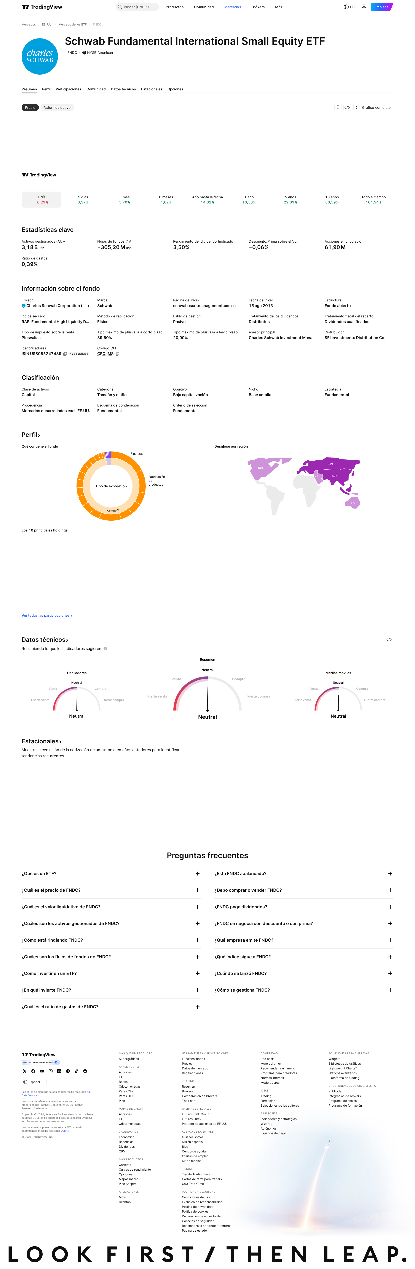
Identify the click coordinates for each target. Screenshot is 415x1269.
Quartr (64, 1130)
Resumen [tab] (29, 89)
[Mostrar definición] (70, 241)
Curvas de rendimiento (135, 1169)
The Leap (188, 1101)
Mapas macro (128, 1179)
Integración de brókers (345, 1096)
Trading (266, 1096)
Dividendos (127, 1146)
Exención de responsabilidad (202, 1202)
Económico (126, 1137)
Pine (122, 1101)
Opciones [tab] (175, 89)
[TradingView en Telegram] (68, 1071)
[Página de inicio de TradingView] (42, 7)
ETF (121, 1077)
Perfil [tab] (46, 89)
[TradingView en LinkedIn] (59, 1071)
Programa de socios (343, 1101)
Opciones (125, 1174)
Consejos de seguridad (198, 1221)
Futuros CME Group (195, 1114)
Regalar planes (192, 1073)
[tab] (30, 107)
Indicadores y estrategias (279, 1119)
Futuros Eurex (191, 1119)
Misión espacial (192, 1142)
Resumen (188, 1086)
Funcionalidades (193, 1059)
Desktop (125, 1202)
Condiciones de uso (196, 1197)
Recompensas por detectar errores (206, 1225)
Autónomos (268, 1128)
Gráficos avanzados (343, 1073)
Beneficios (126, 1142)
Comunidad (204, 7)
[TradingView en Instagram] (51, 1071)
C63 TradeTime (193, 1184)
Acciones (125, 1072)
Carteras (125, 1165)
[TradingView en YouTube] (42, 1071)
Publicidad (336, 1091)
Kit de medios (191, 1161)
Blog (185, 1146)
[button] (187, 7)
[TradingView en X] (25, 1071)
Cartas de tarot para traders (202, 1179)
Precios (187, 1063)
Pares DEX (126, 1096)
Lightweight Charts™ (343, 1068)
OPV (122, 1151)
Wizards (266, 1123)
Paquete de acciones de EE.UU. (204, 1123)
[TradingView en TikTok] (76, 1071)
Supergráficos (129, 1059)
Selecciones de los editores (280, 1105)
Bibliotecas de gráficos (345, 1063)
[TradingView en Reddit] (85, 1071)
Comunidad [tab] (96, 89)
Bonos (123, 1081)
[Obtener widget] (347, 107)
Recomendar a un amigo (278, 1068)
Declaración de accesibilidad (202, 1216)
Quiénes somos (192, 1137)
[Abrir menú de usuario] (364, 7)
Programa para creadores (279, 1073)
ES (352, 7)
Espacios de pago (273, 1133)
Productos (175, 7)
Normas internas (272, 1078)
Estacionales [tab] (151, 89)
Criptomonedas (129, 1086)
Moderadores (270, 1082)
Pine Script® (127, 1184)
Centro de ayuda (194, 1151)
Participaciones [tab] (68, 89)
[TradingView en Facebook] (33, 1071)
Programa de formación (345, 1105)
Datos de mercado (195, 1068)
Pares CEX (126, 1091)
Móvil (122, 1197)
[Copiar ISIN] (65, 354)
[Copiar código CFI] (117, 354)
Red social (268, 1059)
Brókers (258, 7)
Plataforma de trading (344, 1078)
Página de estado (194, 1230)
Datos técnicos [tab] (123, 89)
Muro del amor (271, 1063)
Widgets (334, 1059)
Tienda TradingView (196, 1174)
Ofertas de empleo (195, 1156)
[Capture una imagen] (338, 107)
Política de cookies (195, 1211)
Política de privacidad (197, 1206)
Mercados (232, 7)
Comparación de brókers (199, 1096)
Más (278, 7)
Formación (268, 1101)
